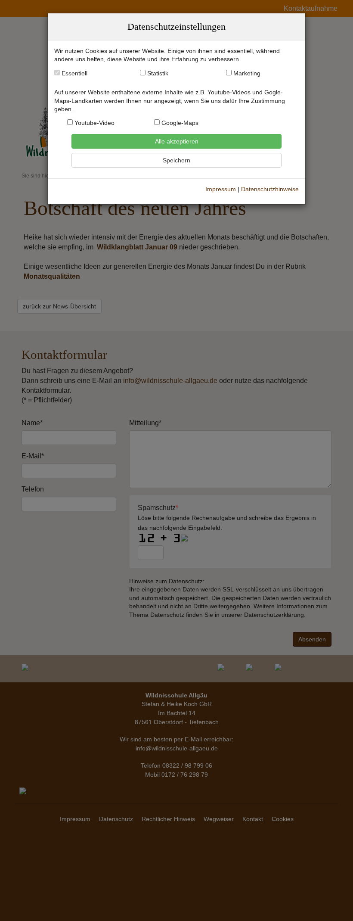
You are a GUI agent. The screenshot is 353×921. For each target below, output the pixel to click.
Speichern (176, 160)
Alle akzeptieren (176, 141)
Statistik (158, 73)
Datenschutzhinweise (270, 189)
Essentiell (73, 73)
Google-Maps (179, 123)
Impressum (220, 189)
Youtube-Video (94, 123)
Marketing (247, 73)
